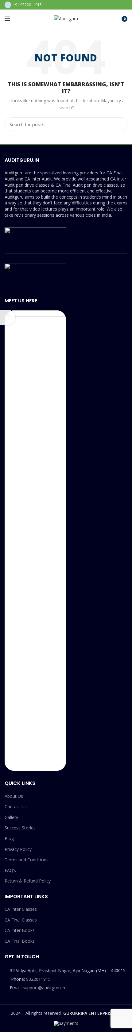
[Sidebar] (7, 317)
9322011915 (38, 979)
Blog (9, 838)
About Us (14, 796)
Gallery (11, 817)
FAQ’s (10, 870)
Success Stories (20, 828)
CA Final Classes (21, 920)
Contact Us (16, 806)
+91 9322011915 (27, 4)
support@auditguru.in (44, 988)
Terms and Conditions (27, 860)
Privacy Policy (18, 849)
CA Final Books (20, 941)
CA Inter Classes (21, 909)
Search (119, 124)
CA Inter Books (20, 930)
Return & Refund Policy (28, 881)
